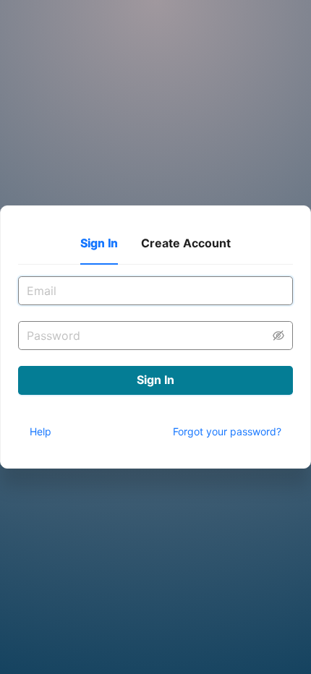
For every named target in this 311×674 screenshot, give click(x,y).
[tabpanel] (155, 315)
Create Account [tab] (186, 243)
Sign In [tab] (99, 243)
